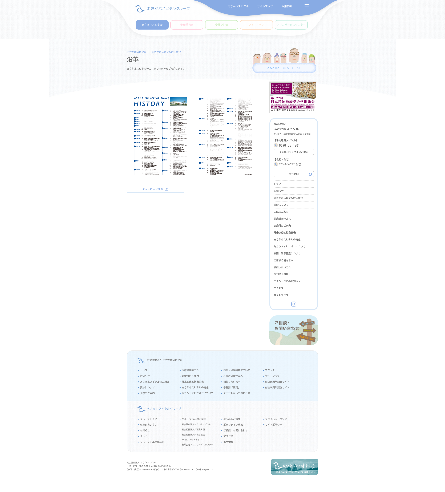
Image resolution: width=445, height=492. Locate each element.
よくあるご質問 (231, 419)
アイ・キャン (256, 24)
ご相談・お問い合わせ (235, 430)
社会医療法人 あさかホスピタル (164, 360)
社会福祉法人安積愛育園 (193, 429)
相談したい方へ (282, 267)
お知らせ (279, 191)
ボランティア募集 (233, 425)
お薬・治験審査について (287, 253)
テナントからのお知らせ (287, 281)
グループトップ (148, 419)
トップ (277, 184)
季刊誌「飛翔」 (282, 274)
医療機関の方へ (282, 218)
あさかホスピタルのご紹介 (166, 52)
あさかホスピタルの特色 (287, 239)
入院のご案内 (281, 212)
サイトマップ (265, 6)
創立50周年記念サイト (277, 382)
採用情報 (287, 6)
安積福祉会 (221, 24)
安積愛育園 (186, 24)
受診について (281, 205)
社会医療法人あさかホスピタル (196, 424)
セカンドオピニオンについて (289, 246)
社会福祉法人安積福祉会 (193, 434)
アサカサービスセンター (291, 24)
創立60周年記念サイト (277, 387)
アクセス (279, 288)
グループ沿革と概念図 (152, 442)
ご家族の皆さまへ (283, 260)
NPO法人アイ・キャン (192, 439)
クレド (143, 436)
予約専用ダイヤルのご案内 (293, 152)
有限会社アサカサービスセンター (197, 444)
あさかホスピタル (238, 6)
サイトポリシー (273, 425)
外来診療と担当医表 (285, 232)
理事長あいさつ (148, 425)
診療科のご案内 (282, 225)
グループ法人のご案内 (194, 419)
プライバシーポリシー (277, 419)
